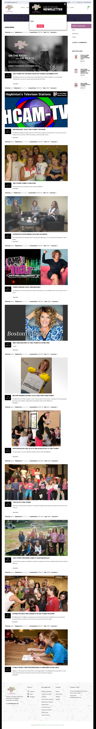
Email (31, 21)
